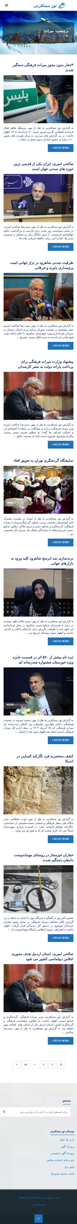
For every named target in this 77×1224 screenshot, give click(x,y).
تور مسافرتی (45, 5)
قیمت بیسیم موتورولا (62, 1173)
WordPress (37, 1197)
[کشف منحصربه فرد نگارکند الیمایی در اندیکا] (21, 790)
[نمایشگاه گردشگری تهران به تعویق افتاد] (21, 490)
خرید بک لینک (67, 1139)
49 (25, 1064)
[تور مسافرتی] (62, 5)
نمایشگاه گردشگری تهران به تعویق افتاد (43, 460)
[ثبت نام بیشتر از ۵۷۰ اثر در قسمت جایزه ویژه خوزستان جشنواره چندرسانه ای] (21, 691)
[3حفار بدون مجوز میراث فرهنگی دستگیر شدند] (21, 99)
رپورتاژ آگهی (67, 1146)
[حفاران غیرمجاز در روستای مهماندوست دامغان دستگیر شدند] (21, 889)
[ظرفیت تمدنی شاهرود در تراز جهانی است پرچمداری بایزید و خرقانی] (21, 297)
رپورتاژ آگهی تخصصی (62, 1153)
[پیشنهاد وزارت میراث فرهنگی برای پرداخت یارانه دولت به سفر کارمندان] (21, 396)
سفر (68, 85)
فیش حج (69, 1166)
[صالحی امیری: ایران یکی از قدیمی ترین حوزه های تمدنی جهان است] (21, 198)
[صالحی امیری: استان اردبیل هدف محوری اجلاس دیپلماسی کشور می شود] (21, 988)
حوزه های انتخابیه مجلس (60, 1159)
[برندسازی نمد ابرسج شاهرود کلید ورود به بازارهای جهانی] (21, 592)
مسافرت (70, 88)
